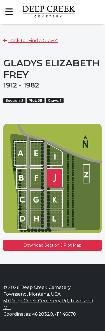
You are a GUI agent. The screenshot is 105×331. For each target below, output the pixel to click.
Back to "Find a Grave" (33, 40)
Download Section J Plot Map (52, 245)
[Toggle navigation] (9, 11)
